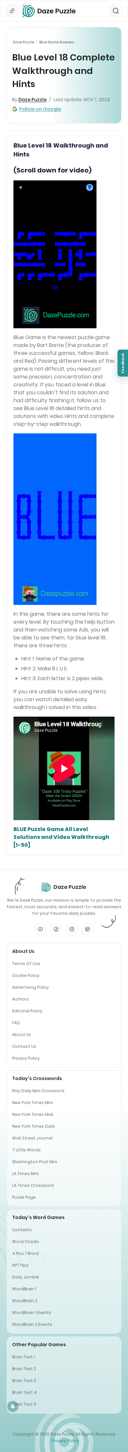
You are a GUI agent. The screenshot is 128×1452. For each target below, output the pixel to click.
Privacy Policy (26, 1058)
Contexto (22, 1230)
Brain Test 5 (24, 1404)
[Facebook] (56, 929)
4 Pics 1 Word (25, 1253)
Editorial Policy (27, 1011)
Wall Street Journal (32, 1138)
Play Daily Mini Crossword (38, 1091)
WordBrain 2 (24, 1300)
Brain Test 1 (23, 1357)
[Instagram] (72, 929)
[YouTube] (40, 929)
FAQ (16, 1023)
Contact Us (24, 1046)
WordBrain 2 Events (32, 1324)
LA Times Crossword (33, 1185)
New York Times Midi (32, 1114)
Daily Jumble (25, 1277)
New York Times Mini (32, 1102)
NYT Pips (20, 1265)
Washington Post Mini (34, 1161)
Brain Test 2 (24, 1368)
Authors (20, 999)
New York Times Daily (33, 1126)
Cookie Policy (25, 975)
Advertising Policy (30, 987)
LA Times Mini (25, 1173)
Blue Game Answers (56, 42)
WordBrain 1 (24, 1289)
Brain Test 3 (24, 1380)
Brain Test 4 (24, 1392)
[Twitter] (88, 929)
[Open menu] (12, 10)
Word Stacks (25, 1241)
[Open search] (115, 10)
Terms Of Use (26, 963)
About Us (21, 1034)
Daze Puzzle (23, 42)
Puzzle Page (24, 1197)
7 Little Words (26, 1150)
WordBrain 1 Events (31, 1312)
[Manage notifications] (13, 1406)
